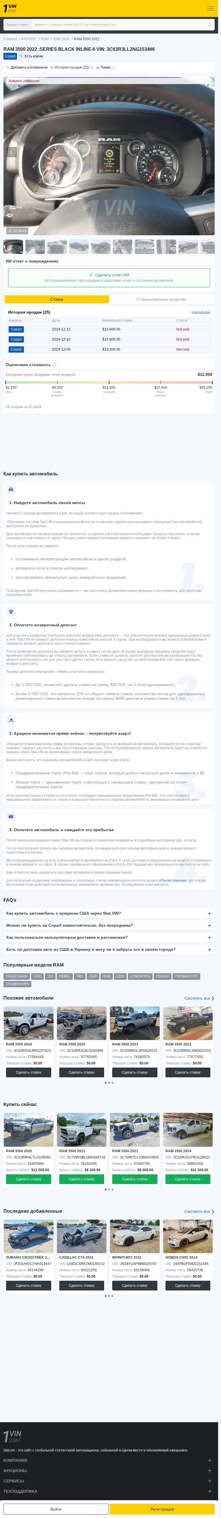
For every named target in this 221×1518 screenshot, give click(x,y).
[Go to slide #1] (13, 247)
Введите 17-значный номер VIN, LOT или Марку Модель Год (75, 24)
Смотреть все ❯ (199, 998)
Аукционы (15, 1470)
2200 (120, 976)
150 (50, 976)
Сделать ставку (28, 1072)
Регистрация (162, 1509)
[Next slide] (206, 152)
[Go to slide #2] (35, 247)
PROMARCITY (186, 976)
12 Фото (19, 231)
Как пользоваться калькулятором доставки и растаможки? (67, 937)
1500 (37, 976)
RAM (106, 976)
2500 (93, 976)
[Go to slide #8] (166, 247)
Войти (56, 1509)
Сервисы (13, 1481)
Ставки (56, 299)
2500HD (162, 976)
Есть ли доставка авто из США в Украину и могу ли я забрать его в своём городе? (91, 949)
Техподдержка (20, 1491)
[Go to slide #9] (188, 247)
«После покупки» (173, 880)
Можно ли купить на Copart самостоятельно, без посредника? (69, 925)
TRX (79, 976)
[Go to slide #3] (57, 247)
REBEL (65, 976)
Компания (15, 1460)
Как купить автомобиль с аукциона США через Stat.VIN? (63, 913)
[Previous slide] (11, 152)
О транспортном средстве (161, 299)
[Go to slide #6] (122, 247)
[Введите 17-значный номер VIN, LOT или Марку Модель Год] (210, 24)
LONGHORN (140, 976)
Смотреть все (201, 312)
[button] (17, 25)
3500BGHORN (17, 984)
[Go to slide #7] (144, 247)
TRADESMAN (17, 976)
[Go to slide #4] (79, 247)
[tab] (105, 1083)
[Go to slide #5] (100, 247)
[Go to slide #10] (210, 247)
